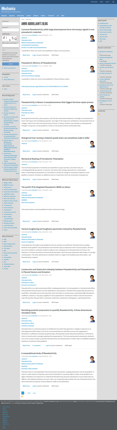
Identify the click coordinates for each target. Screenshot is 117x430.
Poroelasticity (8, 205)
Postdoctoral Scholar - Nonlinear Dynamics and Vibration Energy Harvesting (10, 129)
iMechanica (8, 8)
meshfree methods (27, 326)
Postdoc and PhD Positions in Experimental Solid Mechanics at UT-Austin (11, 102)
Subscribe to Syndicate (98, 114)
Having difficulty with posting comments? (106, 26)
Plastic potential (8, 203)
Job (58, 15)
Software (35, 15)
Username (5, 21)
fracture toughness (27, 242)
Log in (34, 55)
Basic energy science (9, 244)
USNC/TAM (7, 266)
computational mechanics (30, 45)
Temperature (7, 210)
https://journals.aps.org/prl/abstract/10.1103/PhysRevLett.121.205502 (44, 86)
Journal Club (103, 34)
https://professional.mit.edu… (108, 63)
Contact (107, 1)
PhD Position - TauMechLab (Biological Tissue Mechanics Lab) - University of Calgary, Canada (10, 157)
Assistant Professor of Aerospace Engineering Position (10, 109)
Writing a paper (8, 221)
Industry (43, 15)
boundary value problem (29, 369)
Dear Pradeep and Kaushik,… (105, 96)
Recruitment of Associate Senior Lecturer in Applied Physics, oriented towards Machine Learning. (11, 120)
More (17, 173)
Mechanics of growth (10, 196)
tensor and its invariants (10, 227)
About (101, 1)
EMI (5, 250)
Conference (51, 15)
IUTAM (6, 255)
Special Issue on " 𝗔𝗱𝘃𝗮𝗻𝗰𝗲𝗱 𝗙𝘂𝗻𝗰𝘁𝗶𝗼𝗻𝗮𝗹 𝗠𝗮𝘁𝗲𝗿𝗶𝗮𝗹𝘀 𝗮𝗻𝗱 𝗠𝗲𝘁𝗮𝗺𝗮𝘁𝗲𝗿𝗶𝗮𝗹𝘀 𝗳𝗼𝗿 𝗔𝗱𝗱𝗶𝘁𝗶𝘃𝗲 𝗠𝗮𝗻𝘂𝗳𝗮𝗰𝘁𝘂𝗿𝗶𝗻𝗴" (10, 145)
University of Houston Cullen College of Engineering (29, 403)
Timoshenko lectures (10, 212)
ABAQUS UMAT (8, 183)
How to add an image (105, 30)
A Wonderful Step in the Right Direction (106, 86)
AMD (5, 241)
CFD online (7, 248)
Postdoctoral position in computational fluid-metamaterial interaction (11, 136)
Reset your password (10, 68)
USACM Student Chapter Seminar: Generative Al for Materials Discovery (11, 169)
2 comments (36, 345)
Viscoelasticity (8, 214)
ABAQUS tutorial (8, 185)
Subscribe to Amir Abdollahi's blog (22, 396)
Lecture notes (104, 36)
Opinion (29, 15)
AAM (5, 239)
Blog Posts (29, 19)
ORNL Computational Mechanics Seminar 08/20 (11, 164)
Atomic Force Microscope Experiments (33, 47)
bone (23, 115)
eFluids (6, 269)
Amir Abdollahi (33, 35)
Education (12, 15)
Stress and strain (8, 207)
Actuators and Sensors (28, 285)
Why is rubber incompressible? (8, 217)
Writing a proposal (9, 223)
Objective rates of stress (11, 201)
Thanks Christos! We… (106, 91)
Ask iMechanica (104, 23)
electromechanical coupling (30, 76)
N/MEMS (24, 200)
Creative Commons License (51, 401)
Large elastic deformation (11, 192)
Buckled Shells (8, 246)
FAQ (101, 41)
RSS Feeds (103, 39)
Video (62, 15)
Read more (26, 55)
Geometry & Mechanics (10, 189)
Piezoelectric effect (27, 71)
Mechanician (20, 15)
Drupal (75, 401)
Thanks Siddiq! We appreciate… (105, 80)
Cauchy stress (7, 187)
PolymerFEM (7, 257)
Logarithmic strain (9, 194)
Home (22, 19)
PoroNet (6, 259)
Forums (6, 77)
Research (4, 15)
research (24, 38)
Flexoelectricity (26, 40)
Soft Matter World (9, 264)
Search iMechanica (9, 79)
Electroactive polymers (10, 253)
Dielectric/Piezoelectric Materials (32, 43)
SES (5, 262)
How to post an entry (106, 32)
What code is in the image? (9, 43)
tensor (5, 230)
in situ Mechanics (8, 225)
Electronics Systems (28, 202)
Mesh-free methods (9, 198)
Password (4, 27)
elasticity (24, 366)
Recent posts (94, 1)
